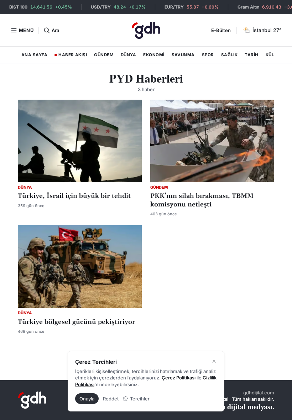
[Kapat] (214, 361)
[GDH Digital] (146, 30)
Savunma (183, 54)
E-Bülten (221, 30)
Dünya (128, 54)
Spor (208, 54)
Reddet (111, 398)
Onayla (86, 398)
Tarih (251, 54)
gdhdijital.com (258, 392)
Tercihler (140, 398)
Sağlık (229, 54)
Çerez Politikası (178, 377)
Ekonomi (153, 54)
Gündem (104, 54)
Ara (55, 30)
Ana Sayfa (34, 54)
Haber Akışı (70, 56)
